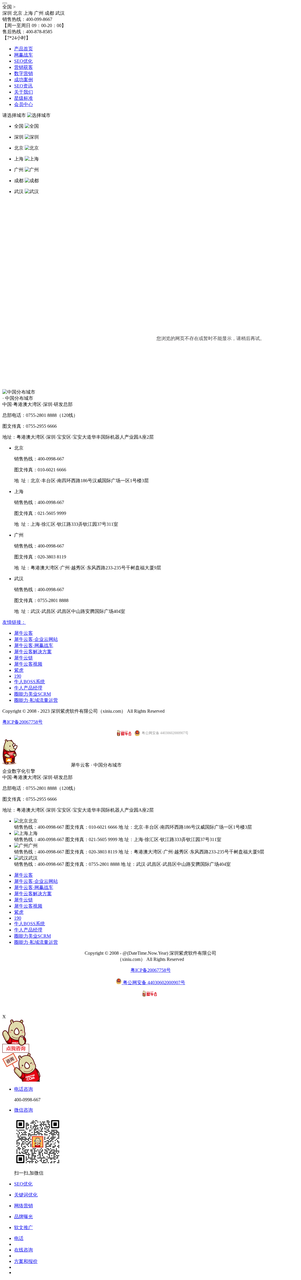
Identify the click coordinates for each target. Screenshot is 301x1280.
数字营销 (23, 73)
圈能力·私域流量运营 (36, 700)
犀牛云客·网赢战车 (33, 645)
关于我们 (23, 91)
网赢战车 (23, 54)
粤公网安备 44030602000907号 (153, 982)
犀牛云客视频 (28, 663)
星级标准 (23, 98)
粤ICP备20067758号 (22, 721)
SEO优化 (23, 61)
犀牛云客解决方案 (33, 651)
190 (17, 676)
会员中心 (23, 104)
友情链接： (14, 622)
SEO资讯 (23, 85)
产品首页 (23, 48)
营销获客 (23, 67)
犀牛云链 (23, 657)
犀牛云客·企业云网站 (36, 639)
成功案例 (23, 79)
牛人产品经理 (28, 687)
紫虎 (19, 670)
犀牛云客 (23, 633)
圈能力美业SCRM (32, 694)
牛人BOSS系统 (29, 681)
